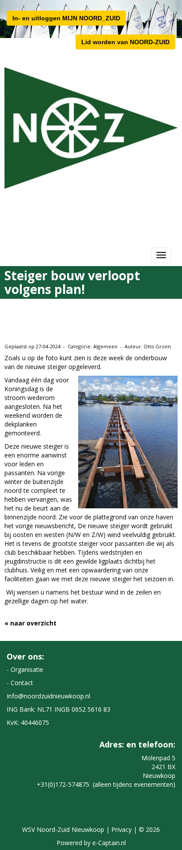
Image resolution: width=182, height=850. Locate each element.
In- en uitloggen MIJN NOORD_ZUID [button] (66, 18)
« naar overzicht (30, 623)
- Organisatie (25, 669)
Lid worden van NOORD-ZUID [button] (125, 42)
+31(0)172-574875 (63, 784)
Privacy (121, 829)
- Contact (20, 682)
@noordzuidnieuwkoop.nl (48, 696)
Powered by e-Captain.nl (91, 843)
